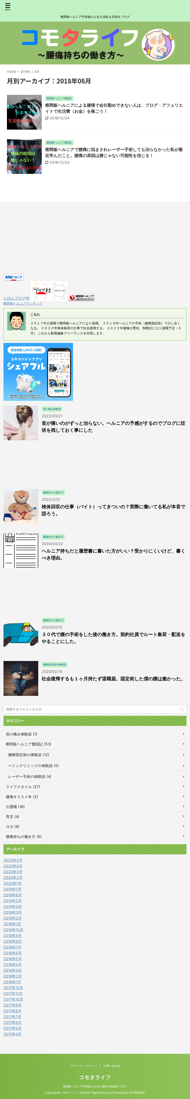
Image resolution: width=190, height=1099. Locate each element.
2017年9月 (12, 1005)
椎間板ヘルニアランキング (22, 303)
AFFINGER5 (137, 1092)
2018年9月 (12, 935)
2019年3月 (12, 912)
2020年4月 (12, 866)
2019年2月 (12, 918)
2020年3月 (12, 871)
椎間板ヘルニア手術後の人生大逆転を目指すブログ (95, 1086)
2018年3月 (12, 970)
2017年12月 (13, 987)
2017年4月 (12, 1034)
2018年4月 (12, 964)
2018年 (25, 71)
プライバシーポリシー (84, 1065)
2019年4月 (12, 906)
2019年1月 (12, 924)
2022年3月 (12, 860)
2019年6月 (12, 895)
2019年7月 (12, 889)
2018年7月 (12, 947)
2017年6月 (12, 1022)
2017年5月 (12, 1028)
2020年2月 (12, 877)
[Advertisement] (95, 238)
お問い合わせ (112, 1065)
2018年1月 (12, 982)
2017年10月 (13, 999)
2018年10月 (13, 929)
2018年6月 (12, 953)
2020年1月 (12, 883)
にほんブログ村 (16, 298)
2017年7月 (12, 1016)
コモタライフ (95, 1077)
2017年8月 (12, 1011)
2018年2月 (12, 976)
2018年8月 (12, 941)
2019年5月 (12, 900)
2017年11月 (12, 993)
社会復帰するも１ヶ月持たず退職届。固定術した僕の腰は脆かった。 (113, 678)
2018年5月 (12, 958)
